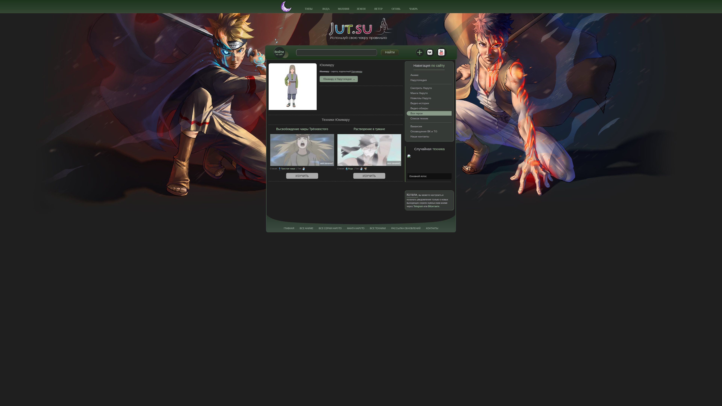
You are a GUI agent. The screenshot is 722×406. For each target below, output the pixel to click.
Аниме (414, 75)
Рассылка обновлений (406, 228)
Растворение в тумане (369, 129)
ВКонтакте (429, 52)
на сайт (279, 52)
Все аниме (306, 228)
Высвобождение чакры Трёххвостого (302, 129)
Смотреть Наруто (421, 87)
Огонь (396, 9)
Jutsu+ (420, 52)
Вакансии (416, 126)
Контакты (432, 228)
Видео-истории (419, 103)
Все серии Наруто (330, 228)
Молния (343, 9)
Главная (289, 228)
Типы (308, 9)
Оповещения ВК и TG (423, 131)
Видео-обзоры (419, 108)
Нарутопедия (418, 80)
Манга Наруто (419, 93)
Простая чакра (288, 168)
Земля (361, 9)
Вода (326, 9)
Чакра (413, 9)
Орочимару (356, 71)
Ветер (378, 9)
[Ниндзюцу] (303, 168)
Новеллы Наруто (420, 98)
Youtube (441, 52)
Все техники (378, 228)
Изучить (302, 175)
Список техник (419, 118)
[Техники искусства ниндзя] (365, 168)
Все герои (416, 113)
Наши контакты (419, 136)
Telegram (418, 206)
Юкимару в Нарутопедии (337, 79)
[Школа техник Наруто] (361, 29)
